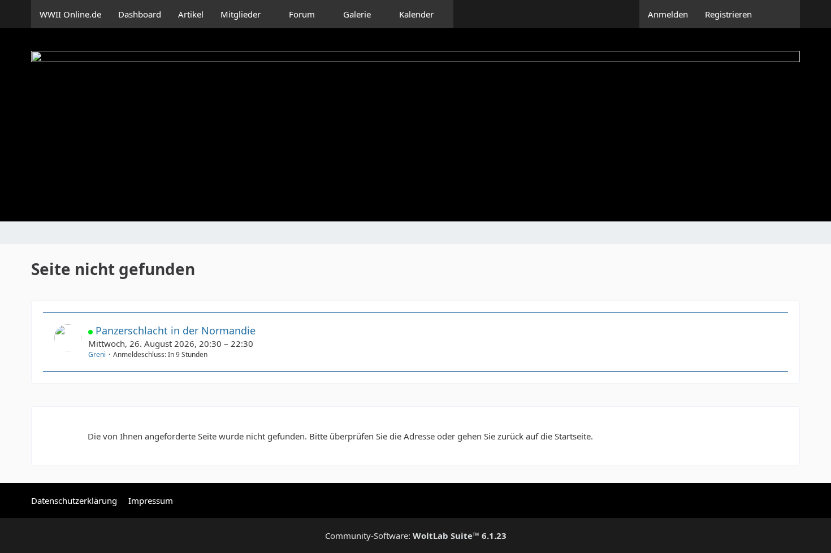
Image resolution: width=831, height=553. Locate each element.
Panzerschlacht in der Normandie (176, 330)
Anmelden (668, 14)
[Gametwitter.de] (415, 124)
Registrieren (728, 14)
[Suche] (780, 14)
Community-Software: (416, 535)
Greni (97, 354)
